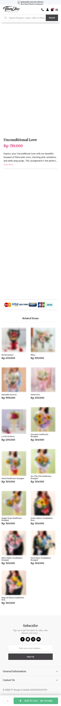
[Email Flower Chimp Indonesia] (38, 639)
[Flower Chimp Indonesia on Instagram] (33, 639)
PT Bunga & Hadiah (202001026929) (29, 689)
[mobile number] (42, 9)
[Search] (5, 18)
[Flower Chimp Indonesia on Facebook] (22, 639)
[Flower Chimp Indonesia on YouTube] (28, 639)
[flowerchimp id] (11, 9)
